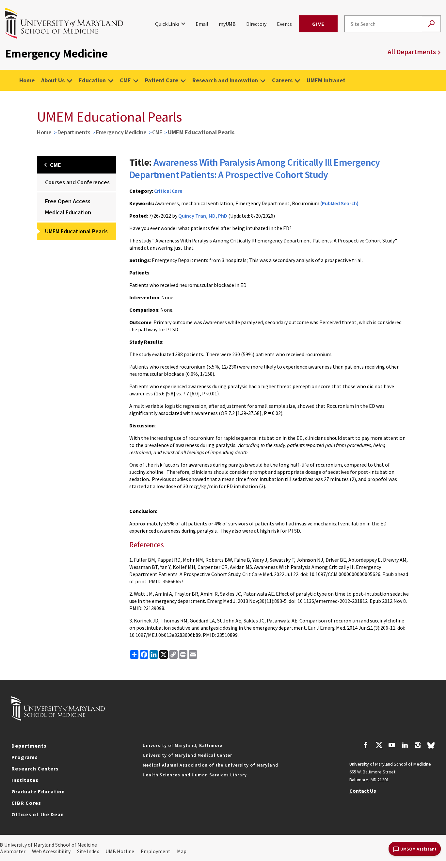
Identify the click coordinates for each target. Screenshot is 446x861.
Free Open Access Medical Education (68, 206)
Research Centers (35, 768)
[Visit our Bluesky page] (431, 747)
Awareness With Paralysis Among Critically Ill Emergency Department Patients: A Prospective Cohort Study (254, 168)
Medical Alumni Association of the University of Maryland (210, 765)
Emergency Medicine (121, 132)
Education (92, 80)
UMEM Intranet (326, 80)
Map (181, 851)
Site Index (88, 851)
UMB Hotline (119, 851)
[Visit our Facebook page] (365, 746)
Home (27, 80)
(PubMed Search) (339, 203)
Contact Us (362, 790)
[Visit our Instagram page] (418, 746)
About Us (53, 80)
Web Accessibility (51, 851)
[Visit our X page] (378, 746)
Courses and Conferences (77, 182)
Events (284, 24)
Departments (73, 132)
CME (125, 80)
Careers (282, 80)
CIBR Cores (26, 803)
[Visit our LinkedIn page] (405, 746)
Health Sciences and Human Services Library (195, 775)
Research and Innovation (225, 80)
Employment (155, 851)
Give (318, 24)
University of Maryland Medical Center (187, 755)
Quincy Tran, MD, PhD (202, 215)
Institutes (25, 780)
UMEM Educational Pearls (76, 231)
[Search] (431, 24)
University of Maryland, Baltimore (182, 745)
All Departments (412, 51)
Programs (24, 757)
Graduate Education (38, 791)
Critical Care (168, 191)
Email (202, 24)
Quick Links (167, 24)
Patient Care (161, 80)
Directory (256, 24)
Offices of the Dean (37, 814)
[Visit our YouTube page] (392, 746)
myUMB (227, 24)
